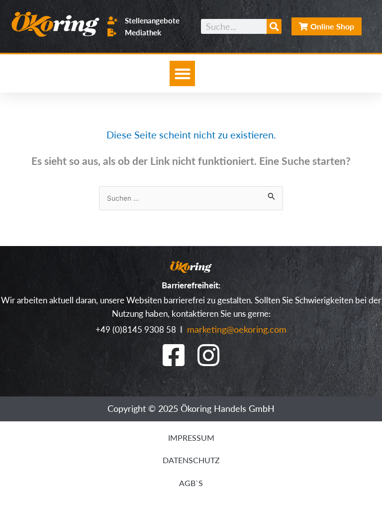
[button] (182, 73)
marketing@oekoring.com (235, 329)
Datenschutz (191, 460)
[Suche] (274, 26)
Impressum (191, 437)
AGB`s (191, 483)
